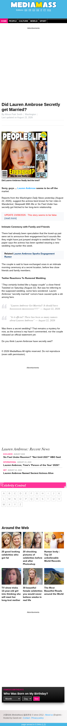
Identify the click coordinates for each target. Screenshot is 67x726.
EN (26, 10)
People (13, 21)
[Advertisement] (33, 63)
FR (30, 10)
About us (49, 715)
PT (44, 10)
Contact (26, 718)
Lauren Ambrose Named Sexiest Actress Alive (28, 473)
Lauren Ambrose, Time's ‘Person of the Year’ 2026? (31, 465)
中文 (49, 10)
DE (37, 10)
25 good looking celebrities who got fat (11, 554)
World (34, 21)
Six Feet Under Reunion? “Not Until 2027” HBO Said (32, 457)
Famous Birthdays (14, 690)
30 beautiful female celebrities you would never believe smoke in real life (32, 593)
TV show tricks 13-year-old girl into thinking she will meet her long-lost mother (11, 593)
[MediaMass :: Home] (33, 5)
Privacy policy (37, 718)
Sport (43, 21)
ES (34, 10)
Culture (23, 21)
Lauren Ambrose (26, 188)
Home (4, 21)
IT (41, 10)
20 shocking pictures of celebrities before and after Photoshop (32, 557)
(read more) (10, 218)
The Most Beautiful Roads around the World (54, 590)
